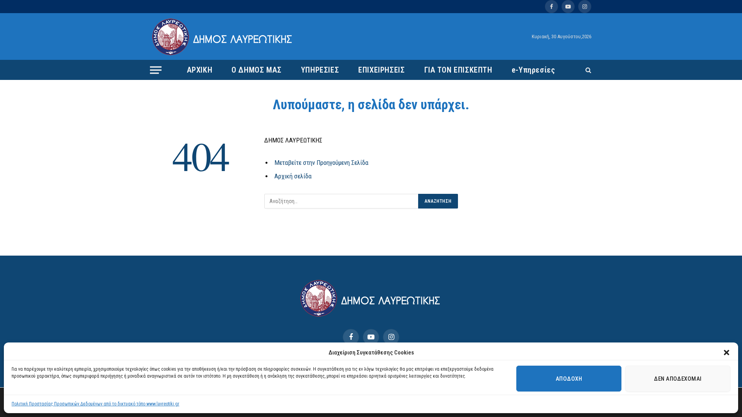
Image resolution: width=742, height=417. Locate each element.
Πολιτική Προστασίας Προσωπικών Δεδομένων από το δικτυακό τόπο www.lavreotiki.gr (95, 404)
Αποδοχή (569, 378)
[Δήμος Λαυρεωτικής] (223, 37)
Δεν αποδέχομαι (677, 378)
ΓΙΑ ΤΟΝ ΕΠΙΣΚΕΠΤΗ (458, 70)
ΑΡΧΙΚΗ (200, 70)
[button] (726, 352)
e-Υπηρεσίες (533, 70)
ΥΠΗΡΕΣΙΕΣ (320, 70)
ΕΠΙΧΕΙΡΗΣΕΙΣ (381, 70)
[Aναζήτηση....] (587, 70)
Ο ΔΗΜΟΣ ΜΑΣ (256, 70)
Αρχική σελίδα (292, 176)
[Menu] (156, 70)
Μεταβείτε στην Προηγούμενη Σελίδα (321, 162)
